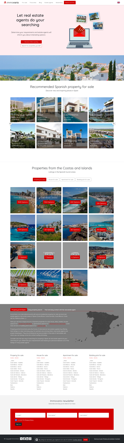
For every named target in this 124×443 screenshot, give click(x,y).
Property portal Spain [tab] (19, 310)
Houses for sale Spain (25, 323)
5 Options (101, 257)
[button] (118, 2)
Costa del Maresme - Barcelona (18, 375)
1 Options (48, 285)
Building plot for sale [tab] (83, 179)
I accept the (25, 420)
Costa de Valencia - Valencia (17, 372)
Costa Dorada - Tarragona (17, 379)
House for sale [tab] (53, 179)
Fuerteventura (13, 383)
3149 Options (23, 202)
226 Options (101, 203)
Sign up (18, 424)
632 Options (75, 202)
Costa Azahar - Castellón (16, 362)
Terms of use (98, 439)
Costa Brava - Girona (15, 366)
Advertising (59, 2)
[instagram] (30, 439)
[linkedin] (27, 439)
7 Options (22, 257)
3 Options (22, 285)
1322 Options (49, 202)
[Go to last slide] (10, 123)
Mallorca (12, 387)
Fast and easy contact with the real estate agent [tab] (60, 310)
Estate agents (49, 2)
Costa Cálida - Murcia (15, 368)
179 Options (22, 230)
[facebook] (24, 439)
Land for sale (41, 326)
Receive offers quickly (31, 42)
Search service (69, 2)
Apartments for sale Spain (57, 323)
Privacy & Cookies (109, 439)
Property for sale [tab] (39, 179)
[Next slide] (113, 123)
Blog (40, 2)
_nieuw (12, 360)
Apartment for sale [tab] (67, 179)
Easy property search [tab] (35, 310)
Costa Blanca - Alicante (16, 364)
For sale (24, 2)
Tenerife (12, 389)
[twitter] (21, 439)
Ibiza (11, 385)
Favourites (33, 2)
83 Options (101, 230)
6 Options (75, 257)
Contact (117, 439)
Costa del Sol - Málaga (16, 377)
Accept (85, 439)
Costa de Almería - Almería (17, 370)
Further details (77, 440)
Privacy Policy (29, 420)
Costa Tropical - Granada (16, 381)
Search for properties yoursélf (31, 46)
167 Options (49, 230)
